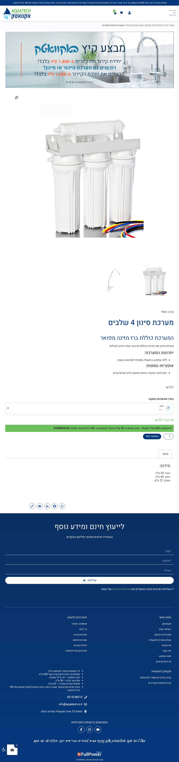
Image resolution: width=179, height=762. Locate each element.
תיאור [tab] (165, 454)
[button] (4, 749)
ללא (162, 406)
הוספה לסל (152, 436)
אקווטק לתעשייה (161, 671)
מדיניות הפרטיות (121, 589)
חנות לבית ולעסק (153, 25)
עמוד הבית (169, 25)
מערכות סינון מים (134, 25)
